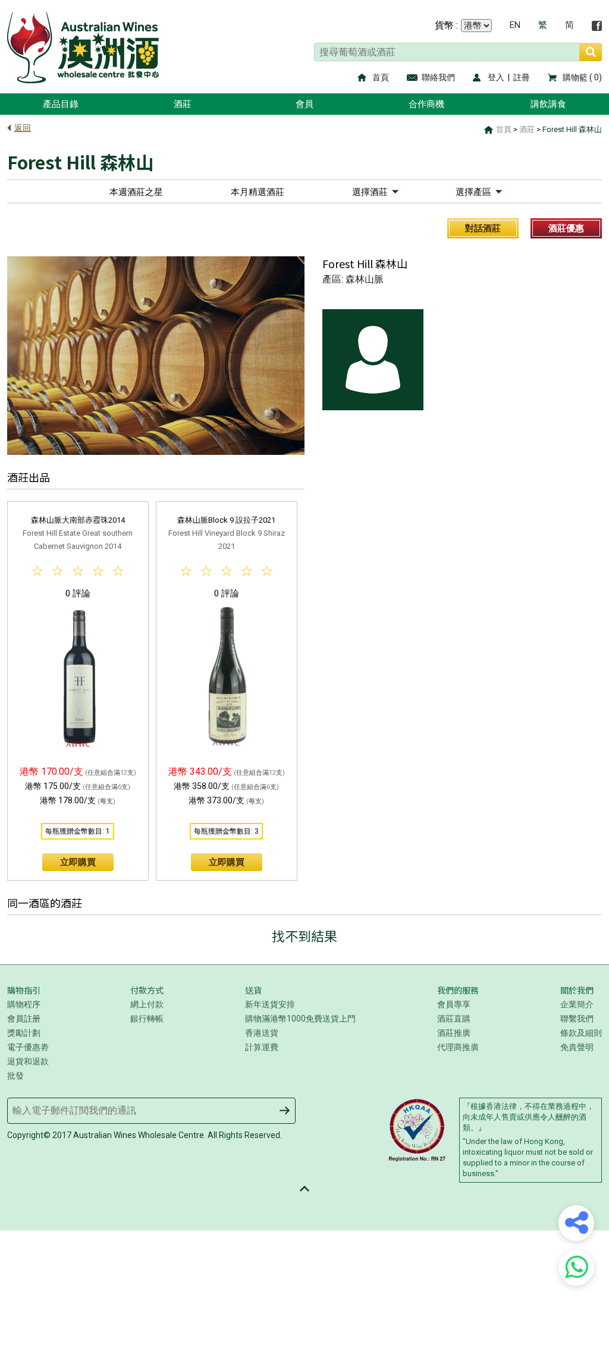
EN (515, 25)
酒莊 (183, 104)
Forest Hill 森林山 (572, 129)
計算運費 (261, 1047)
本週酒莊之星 (136, 192)
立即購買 (78, 862)
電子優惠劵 (28, 1047)
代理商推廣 (458, 1047)
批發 (15, 1075)
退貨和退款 (28, 1061)
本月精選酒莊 (257, 192)
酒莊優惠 (566, 228)
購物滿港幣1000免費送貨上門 (300, 1018)
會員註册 (23, 1018)
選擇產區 (473, 192)
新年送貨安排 (270, 1004)
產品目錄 (61, 104)
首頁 (380, 77)
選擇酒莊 (370, 192)
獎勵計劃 (23, 1033)
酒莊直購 (453, 1018)
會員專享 (453, 1004)
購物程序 (23, 1004)
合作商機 (426, 104)
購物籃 (575, 77)
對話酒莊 (483, 228)
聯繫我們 (577, 1018)
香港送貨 (261, 1033)
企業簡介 (577, 1004)
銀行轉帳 (147, 1018)
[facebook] (597, 26)
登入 (496, 77)
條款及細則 (581, 1033)
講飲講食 (548, 104)
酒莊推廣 (453, 1033)
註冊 (521, 77)
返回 (22, 128)
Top (304, 1189)
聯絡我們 (438, 77)
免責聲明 (577, 1047)
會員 (304, 104)
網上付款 (147, 1004)
